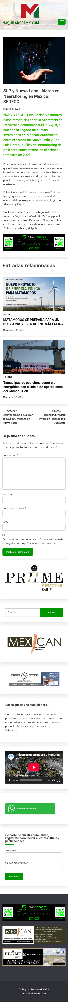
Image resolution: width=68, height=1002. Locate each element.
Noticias (8, 314)
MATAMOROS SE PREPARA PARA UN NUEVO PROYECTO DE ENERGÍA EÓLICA (33, 322)
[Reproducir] (9, 780)
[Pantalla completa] (58, 780)
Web (5, 521)
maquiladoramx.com (20, 22)
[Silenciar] (53, 780)
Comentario (10, 455)
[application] (34, 767)
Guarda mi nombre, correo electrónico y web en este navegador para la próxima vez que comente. (33, 541)
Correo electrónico (14, 508)
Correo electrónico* (16, 862)
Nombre (8, 494)
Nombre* (10, 850)
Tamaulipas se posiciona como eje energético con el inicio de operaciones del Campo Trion (33, 387)
